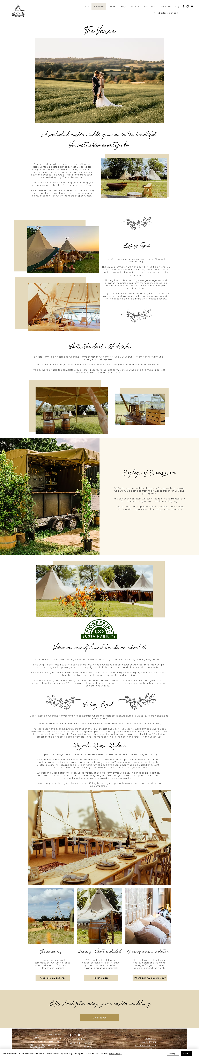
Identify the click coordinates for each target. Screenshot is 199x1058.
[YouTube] (192, 6)
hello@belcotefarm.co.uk (85, 1039)
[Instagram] (187, 6)
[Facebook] (183, 6)
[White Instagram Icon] (74, 1034)
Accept (186, 1053)
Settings (173, 1053)
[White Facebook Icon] (70, 1034)
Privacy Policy (115, 1053)
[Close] (195, 1053)
